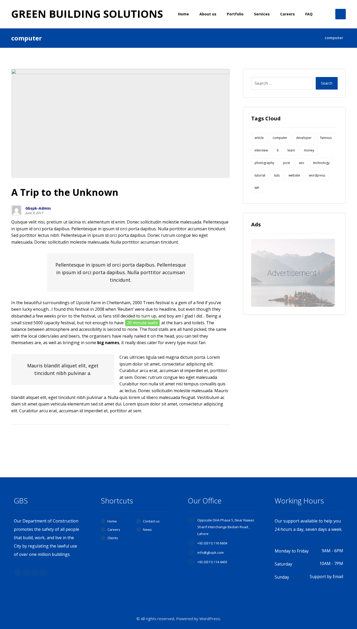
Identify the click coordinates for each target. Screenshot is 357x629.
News (147, 529)
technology (321, 163)
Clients (112, 538)
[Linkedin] (34, 572)
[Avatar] (16, 210)
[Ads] (294, 273)
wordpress (317, 175)
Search (326, 83)
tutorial (260, 175)
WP (257, 188)
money (309, 150)
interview (261, 150)
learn (291, 150)
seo (301, 163)
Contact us (151, 521)
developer (304, 138)
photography (264, 163)
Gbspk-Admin (38, 208)
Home (112, 521)
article (259, 138)
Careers (113, 529)
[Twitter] (26, 572)
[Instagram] (43, 572)
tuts (277, 175)
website (294, 175)
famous (326, 138)
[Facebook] (18, 572)
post (286, 163)
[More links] (326, 14)
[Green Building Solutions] (314, 37)
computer (280, 138)
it (278, 150)
